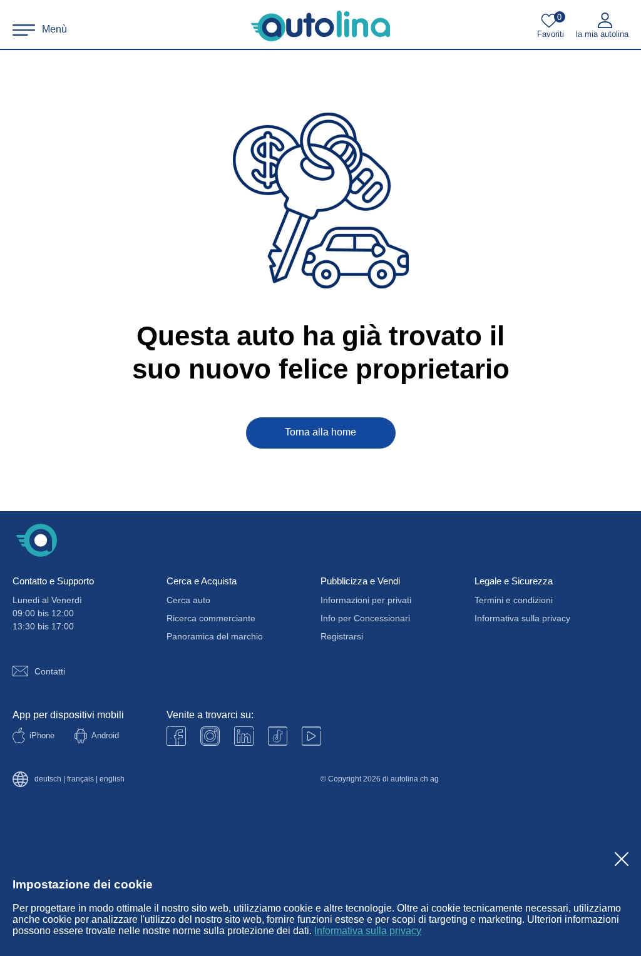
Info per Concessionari (365, 618)
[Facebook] (176, 736)
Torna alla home (320, 432)
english (112, 779)
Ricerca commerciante (211, 618)
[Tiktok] (277, 736)
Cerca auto (188, 600)
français (80, 779)
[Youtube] (210, 736)
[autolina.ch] (320, 26)
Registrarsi (341, 636)
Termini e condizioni (513, 600)
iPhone (41, 735)
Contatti (49, 671)
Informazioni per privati (365, 600)
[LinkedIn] (244, 736)
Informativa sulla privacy (367, 930)
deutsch (47, 779)
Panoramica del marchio (215, 636)
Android (105, 735)
